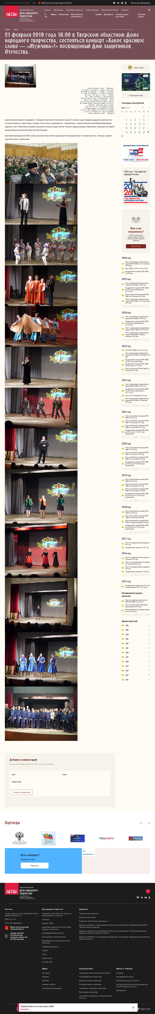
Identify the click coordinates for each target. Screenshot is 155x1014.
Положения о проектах (74, 10)
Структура (45, 919)
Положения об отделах (87, 917)
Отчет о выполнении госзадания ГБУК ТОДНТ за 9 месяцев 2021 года (136, 421)
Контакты (125, 10)
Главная (7, 29)
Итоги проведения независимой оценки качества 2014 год (137, 610)
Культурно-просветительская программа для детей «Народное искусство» (132, 985)
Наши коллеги (47, 958)
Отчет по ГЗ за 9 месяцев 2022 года (136, 395)
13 (135, 124)
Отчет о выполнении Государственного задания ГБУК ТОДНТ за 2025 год (137, 284)
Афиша (54, 14)
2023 (127, 639)
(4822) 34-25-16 (10, 919)
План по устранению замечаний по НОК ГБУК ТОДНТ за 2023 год (136, 601)
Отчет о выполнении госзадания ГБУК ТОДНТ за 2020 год (136, 448)
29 (144, 132)
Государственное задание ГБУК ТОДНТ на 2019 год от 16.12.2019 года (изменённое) (137, 495)
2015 (127, 675)
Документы (108, 14)
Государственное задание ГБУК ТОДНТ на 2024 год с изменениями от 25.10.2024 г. (137, 323)
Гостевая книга (47, 962)
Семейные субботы (48, 984)
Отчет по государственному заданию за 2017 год (137, 543)
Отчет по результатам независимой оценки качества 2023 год (136, 605)
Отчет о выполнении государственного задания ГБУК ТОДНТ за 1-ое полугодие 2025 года (137, 301)
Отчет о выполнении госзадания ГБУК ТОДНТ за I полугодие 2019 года (136, 490)
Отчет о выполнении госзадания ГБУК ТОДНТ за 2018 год (136, 512)
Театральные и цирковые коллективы (92, 988)
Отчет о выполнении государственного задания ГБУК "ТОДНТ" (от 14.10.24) (137, 329)
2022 (127, 643)
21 (139, 128)
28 (139, 132)
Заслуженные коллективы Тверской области (94, 973)
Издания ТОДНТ (48, 923)
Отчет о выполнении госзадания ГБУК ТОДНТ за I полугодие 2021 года (136, 426)
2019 (127, 657)
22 (144, 128)
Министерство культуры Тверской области (19, 928)
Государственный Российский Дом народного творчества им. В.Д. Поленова (18, 936)
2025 (127, 630)
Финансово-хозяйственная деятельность (93, 921)
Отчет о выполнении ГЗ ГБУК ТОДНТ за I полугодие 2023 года (137, 369)
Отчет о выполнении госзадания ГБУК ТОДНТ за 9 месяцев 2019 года (136, 485)
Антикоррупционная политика (53, 933)
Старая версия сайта (136, 95)
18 (126, 128)
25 (126, 132)
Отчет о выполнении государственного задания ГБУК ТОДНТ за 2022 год (137, 385)
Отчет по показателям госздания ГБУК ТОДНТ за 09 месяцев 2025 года (137, 295)
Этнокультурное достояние (121, 15)
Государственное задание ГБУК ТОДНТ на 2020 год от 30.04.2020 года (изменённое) (137, 463)
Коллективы (64, 14)
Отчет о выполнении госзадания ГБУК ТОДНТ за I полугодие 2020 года (136, 458)
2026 (127, 625)
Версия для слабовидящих (140, 3)
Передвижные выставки (124, 977)
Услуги (44, 954)
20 (135, 128)
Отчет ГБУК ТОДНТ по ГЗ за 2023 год (136, 350)
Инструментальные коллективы (90, 984)
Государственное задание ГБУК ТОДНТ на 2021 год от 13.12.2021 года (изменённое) (137, 432)
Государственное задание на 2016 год (137, 572)
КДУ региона (58, 10)
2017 (127, 666)
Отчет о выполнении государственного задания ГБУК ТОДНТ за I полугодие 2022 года (137, 400)
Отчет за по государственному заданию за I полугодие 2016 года (137, 563)
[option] (19, 838)
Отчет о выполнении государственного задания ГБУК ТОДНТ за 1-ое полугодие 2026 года (137, 263)
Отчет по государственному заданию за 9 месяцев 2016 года (137, 558)
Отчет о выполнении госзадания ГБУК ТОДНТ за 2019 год (136, 480)
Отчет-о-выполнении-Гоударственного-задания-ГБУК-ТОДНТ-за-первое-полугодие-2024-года (137, 334)
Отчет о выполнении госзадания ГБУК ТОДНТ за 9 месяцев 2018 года (136, 516)
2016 (127, 671)
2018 (127, 662)
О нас (46, 15)
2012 (127, 680)
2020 (127, 652)
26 (131, 132)
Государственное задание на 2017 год (137, 547)
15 (144, 124)
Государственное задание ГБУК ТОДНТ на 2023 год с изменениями (137, 360)
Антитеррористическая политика (54, 937)
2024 (127, 634)
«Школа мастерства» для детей (127, 980)
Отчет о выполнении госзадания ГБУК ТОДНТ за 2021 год (136, 417)
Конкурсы (45, 977)
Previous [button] (141, 823)
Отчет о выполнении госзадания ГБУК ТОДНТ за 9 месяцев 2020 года (136, 453)
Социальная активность (50, 947)
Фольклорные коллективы (88, 992)
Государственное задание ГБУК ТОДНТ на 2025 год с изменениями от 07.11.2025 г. (137, 289)
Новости (48, 10)
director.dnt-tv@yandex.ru (13, 923)
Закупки (45, 950)
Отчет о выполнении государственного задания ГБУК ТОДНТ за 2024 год (137, 317)
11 (126, 124)
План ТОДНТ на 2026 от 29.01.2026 (136, 268)
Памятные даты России (110, 10)
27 (135, 132)
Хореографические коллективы (90, 977)
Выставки (45, 980)
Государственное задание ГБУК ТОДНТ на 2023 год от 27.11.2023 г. (137, 365)
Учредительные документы (88, 913)
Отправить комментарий (22, 792)
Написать (35, 866)
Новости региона (92, 10)
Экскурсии (120, 973)
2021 (127, 648)
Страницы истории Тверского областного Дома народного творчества (57, 914)
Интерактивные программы (52, 988)
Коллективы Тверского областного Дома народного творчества (56, 928)
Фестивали (46, 973)
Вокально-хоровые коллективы (90, 980)
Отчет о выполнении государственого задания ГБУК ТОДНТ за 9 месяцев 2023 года (137, 355)
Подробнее (25, 1009)
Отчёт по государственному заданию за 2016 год (137, 568)
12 (131, 124)
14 (139, 124)
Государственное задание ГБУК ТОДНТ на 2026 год (137, 272)
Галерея (98, 14)
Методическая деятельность (77, 15)
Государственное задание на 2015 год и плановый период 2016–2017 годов (137, 586)
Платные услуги (141, 15)
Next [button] (148, 823)
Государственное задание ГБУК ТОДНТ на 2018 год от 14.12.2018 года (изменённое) (137, 527)
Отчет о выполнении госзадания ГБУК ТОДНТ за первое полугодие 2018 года (137, 521)
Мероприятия (121, 990)
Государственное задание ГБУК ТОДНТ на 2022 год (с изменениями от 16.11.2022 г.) (137, 390)
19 (131, 128)
